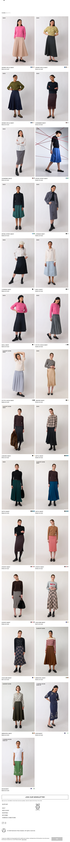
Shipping (5, 813)
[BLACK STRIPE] (34, 566)
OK (57, 839)
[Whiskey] (34, 733)
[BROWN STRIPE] (64, 566)
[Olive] (66, 677)
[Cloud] (34, 344)
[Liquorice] (32, 67)
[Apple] (67, 733)
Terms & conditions (9, 817)
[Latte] (34, 677)
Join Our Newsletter (35, 797)
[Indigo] (31, 67)
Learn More (24, 839)
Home (3, 12)
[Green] (67, 178)
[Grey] (66, 344)
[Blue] (32, 233)
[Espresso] (32, 178)
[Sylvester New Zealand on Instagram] (3, 823)
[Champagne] (34, 455)
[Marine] (67, 455)
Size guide (5, 810)
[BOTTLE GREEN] (66, 455)
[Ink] (66, 622)
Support (5, 804)
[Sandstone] (67, 67)
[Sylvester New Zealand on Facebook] (5, 823)
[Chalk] (66, 733)
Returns (5, 815)
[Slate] (34, 289)
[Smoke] (67, 122)
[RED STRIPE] (32, 566)
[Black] (66, 233)
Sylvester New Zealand (18, 830)
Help (3, 808)
